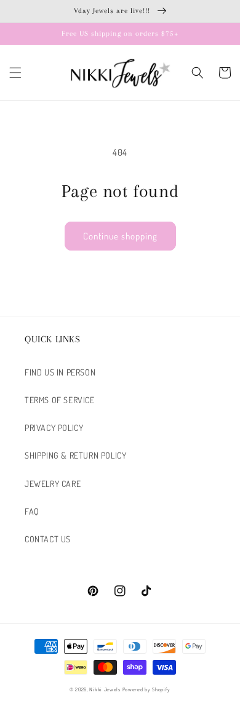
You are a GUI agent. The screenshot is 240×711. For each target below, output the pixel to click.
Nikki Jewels (104, 689)
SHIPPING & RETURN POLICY (75, 455)
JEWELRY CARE (53, 483)
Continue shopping (120, 236)
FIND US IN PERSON (60, 372)
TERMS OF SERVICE (60, 400)
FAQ (32, 511)
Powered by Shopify (146, 689)
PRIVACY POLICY (54, 427)
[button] (15, 72)
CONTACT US (48, 539)
